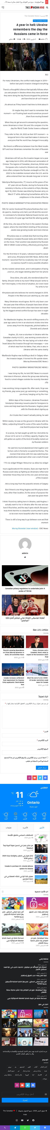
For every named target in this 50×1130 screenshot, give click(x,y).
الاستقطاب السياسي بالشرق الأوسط (20, 835)
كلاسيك (40, 1075)
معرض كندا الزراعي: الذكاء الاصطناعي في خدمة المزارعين (18, 878)
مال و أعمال (18, 1075)
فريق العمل (11, 1071)
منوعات (45, 1079)
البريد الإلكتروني (42, 740)
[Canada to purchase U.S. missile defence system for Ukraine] (41, 869)
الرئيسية (43, 16)
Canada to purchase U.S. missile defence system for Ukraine (19, 867)
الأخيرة (25, 828)
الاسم (45, 731)
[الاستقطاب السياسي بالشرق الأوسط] (41, 838)
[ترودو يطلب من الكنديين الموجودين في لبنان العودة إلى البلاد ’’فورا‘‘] (9, 1023)
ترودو (9, 1067)
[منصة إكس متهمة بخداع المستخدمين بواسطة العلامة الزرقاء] (40, 1041)
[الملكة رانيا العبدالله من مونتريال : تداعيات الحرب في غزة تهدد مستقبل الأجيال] (40, 1014)
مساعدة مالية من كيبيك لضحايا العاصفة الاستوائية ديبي (13, 939)
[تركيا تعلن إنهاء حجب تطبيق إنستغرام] (37, 903)
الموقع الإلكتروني (42, 749)
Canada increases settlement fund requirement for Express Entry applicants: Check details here (13, 681)
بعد (15, 1067)
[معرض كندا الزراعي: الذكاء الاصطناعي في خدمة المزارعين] (41, 879)
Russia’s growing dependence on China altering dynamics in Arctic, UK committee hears (13, 652)
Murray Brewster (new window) (25, 528)
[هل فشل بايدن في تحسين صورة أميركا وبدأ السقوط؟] (41, 848)
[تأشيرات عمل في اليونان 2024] (9, 1041)
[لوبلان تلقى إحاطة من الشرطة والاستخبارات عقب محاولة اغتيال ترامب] (25, 1032)
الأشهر (41, 828)
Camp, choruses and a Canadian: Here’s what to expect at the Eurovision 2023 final (37, 653)
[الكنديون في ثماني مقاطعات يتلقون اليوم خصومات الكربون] (9, 1032)
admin (43, 39)
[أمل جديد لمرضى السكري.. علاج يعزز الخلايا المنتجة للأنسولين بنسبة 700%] (13, 903)
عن (19, 1071)
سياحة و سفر (37, 1071)
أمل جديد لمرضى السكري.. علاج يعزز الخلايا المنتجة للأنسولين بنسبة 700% (13, 914)
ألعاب (35, 1067)
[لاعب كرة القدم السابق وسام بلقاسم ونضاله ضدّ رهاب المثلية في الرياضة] (40, 1032)
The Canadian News (32, 16)
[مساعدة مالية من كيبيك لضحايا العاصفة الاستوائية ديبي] (13, 929)
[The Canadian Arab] (35, 7)
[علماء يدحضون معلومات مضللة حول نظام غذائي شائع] (25, 1041)
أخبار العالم (43, 1067)
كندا (33, 1075)
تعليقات (8, 828)
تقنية (45, 1071)
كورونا (27, 1075)
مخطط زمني (8, 1075)
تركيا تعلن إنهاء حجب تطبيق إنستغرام (38, 913)
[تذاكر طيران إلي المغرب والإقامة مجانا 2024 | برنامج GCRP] (41, 859)
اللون (29, 1067)
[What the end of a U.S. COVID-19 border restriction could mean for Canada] (37, 669)
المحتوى (22, 1067)
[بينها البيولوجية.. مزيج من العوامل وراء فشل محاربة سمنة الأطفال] (37, 929)
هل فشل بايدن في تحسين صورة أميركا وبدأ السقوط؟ (18, 847)
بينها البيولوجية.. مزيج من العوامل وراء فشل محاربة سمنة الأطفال (39, 941)
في (46, 1075)
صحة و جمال (26, 1071)
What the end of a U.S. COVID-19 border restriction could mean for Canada (37, 680)
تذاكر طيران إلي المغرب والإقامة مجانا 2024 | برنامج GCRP (17, 857)
